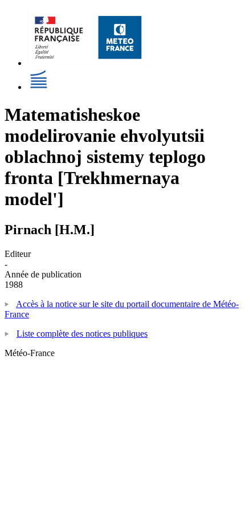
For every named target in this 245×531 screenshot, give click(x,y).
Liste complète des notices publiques (82, 333)
